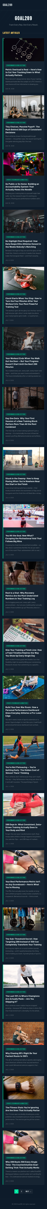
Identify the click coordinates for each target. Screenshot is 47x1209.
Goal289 (7, 5)
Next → (28, 1191)
